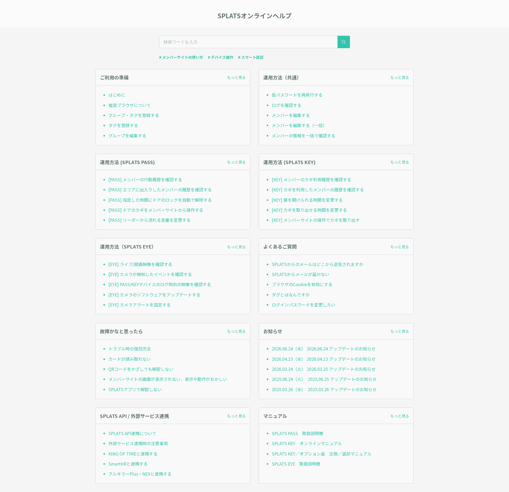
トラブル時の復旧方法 (129, 348)
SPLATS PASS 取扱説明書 (297, 433)
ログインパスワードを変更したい (303, 304)
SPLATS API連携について (132, 433)
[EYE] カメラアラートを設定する (139, 304)
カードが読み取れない (129, 359)
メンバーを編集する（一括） (299, 125)
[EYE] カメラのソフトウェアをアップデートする (154, 294)
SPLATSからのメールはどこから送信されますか (317, 264)
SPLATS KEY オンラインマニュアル (307, 443)
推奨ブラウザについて (129, 105)
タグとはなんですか (291, 294)
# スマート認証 (251, 57)
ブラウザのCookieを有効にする (302, 284)
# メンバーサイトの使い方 (181, 57)
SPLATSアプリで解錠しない (135, 389)
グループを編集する (127, 135)
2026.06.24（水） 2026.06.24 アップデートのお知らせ (324, 348)
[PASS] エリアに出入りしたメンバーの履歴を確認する (160, 189)
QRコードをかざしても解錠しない (140, 369)
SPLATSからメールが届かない (300, 274)
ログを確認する (286, 105)
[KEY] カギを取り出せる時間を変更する (309, 210)
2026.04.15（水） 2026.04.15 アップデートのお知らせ (324, 359)
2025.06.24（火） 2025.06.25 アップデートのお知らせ (324, 379)
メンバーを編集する (291, 115)
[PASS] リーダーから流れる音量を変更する (149, 220)
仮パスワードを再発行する (297, 95)
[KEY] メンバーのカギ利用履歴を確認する (311, 179)
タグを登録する (123, 125)
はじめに (116, 95)
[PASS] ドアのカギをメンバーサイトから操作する (155, 210)
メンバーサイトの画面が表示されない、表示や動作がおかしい (167, 379)
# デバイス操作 (220, 57)
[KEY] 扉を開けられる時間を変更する (307, 200)
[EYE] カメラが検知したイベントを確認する (150, 274)
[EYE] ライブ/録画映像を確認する (140, 264)
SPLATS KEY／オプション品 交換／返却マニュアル (322, 453)
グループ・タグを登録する (133, 115)
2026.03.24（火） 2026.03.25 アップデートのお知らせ (324, 369)
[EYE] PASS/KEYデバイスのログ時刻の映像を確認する (159, 284)
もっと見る (236, 77)
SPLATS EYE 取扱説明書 (296, 464)
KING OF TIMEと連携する (132, 453)
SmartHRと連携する (128, 464)
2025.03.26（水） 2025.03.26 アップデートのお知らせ (324, 389)
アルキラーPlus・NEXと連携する (140, 474)
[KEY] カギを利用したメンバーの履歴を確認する (318, 189)
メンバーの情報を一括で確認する (303, 135)
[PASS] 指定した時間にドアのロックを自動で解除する (160, 200)
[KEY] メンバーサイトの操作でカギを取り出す (316, 220)
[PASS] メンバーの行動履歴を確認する (145, 179)
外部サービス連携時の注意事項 (138, 443)
